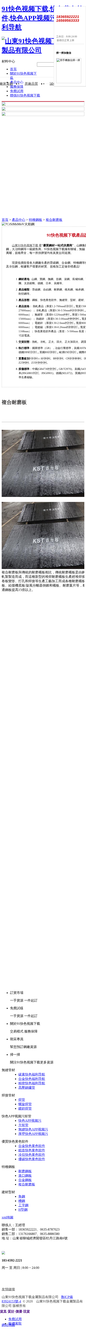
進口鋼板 (25, 1175)
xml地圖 (7, 1217)
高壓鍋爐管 (26, 1087)
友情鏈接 (8, 1289)
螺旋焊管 (25, 1104)
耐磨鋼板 (25, 1171)
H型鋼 (23, 1209)
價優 (18, 1311)
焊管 (21, 1099)
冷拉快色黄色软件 (31, 1154)
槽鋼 (21, 1201)
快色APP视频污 (29, 1120)
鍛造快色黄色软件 (31, 1150)
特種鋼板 (35, 220)
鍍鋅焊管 (25, 1108)
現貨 (26, 1311)
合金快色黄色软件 (31, 1146)
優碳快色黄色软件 (31, 1159)
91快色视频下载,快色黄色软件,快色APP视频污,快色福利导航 (42, 18)
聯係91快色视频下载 (25, 95)
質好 (11, 1311)
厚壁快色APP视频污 (33, 1134)
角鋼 (21, 1196)
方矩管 (23, 1125)
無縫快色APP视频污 (33, 1129)
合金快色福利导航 (31, 1079)
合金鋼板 (25, 1180)
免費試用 (16, 91)
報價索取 (15, 1323)
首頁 (13, 69)
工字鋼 (23, 1205)
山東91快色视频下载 (25, 245)
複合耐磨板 (54, 220)
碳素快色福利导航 (31, 1074)
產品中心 (18, 220)
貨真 (3, 1311)
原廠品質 (31, 83)
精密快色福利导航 (31, 1083)
